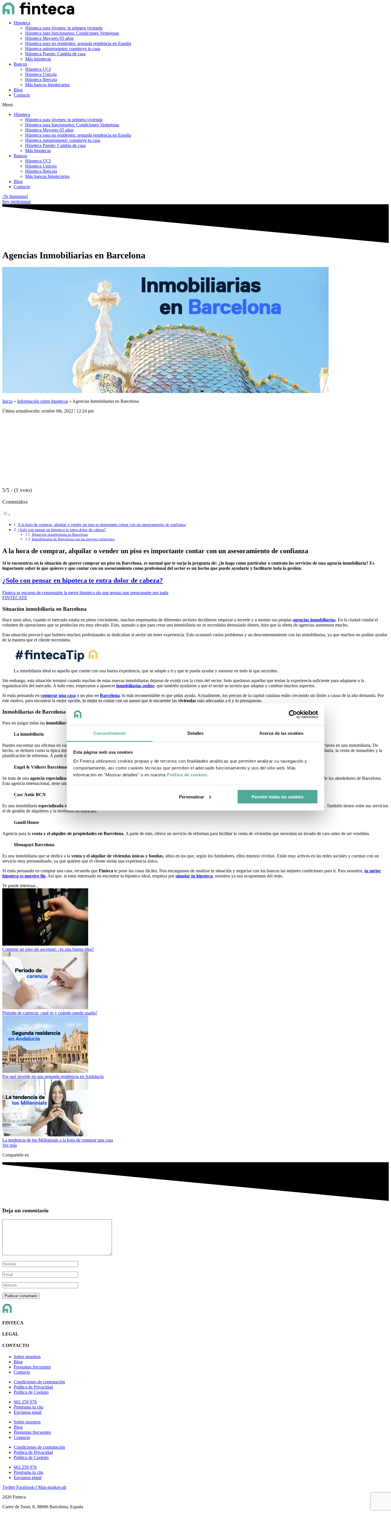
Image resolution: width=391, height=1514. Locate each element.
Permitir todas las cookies (277, 796)
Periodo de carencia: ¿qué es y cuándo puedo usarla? (49, 1012)
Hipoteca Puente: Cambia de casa (55, 53)
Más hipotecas (38, 58)
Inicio (7, 401)
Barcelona (110, 695)
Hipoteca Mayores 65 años (49, 38)
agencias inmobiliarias (314, 619)
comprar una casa (58, 695)
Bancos (20, 64)
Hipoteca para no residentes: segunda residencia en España (78, 43)
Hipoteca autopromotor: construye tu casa (62, 48)
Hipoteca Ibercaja (41, 79)
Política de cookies (187, 774)
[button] (195, 104)
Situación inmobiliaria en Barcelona (60, 534)
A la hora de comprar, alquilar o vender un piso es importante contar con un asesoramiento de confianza (102, 524)
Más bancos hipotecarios (47, 84)
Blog (18, 89)
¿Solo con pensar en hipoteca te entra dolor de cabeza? (62, 529)
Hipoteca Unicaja (41, 74)
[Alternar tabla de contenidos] (6, 514)
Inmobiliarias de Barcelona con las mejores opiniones (73, 539)
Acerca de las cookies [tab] (281, 733)
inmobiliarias (135, 685)
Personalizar (191, 796)
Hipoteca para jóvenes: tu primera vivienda (63, 27)
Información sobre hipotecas (42, 401)
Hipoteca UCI (38, 69)
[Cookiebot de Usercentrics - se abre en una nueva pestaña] (293, 714)
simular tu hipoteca (194, 875)
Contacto (22, 95)
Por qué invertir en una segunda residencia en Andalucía (53, 1076)
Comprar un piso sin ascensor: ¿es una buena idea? (48, 949)
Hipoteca (22, 22)
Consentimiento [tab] (110, 733)
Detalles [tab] (195, 733)
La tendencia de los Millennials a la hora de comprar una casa (57, 1140)
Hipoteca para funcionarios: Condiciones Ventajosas (72, 33)
